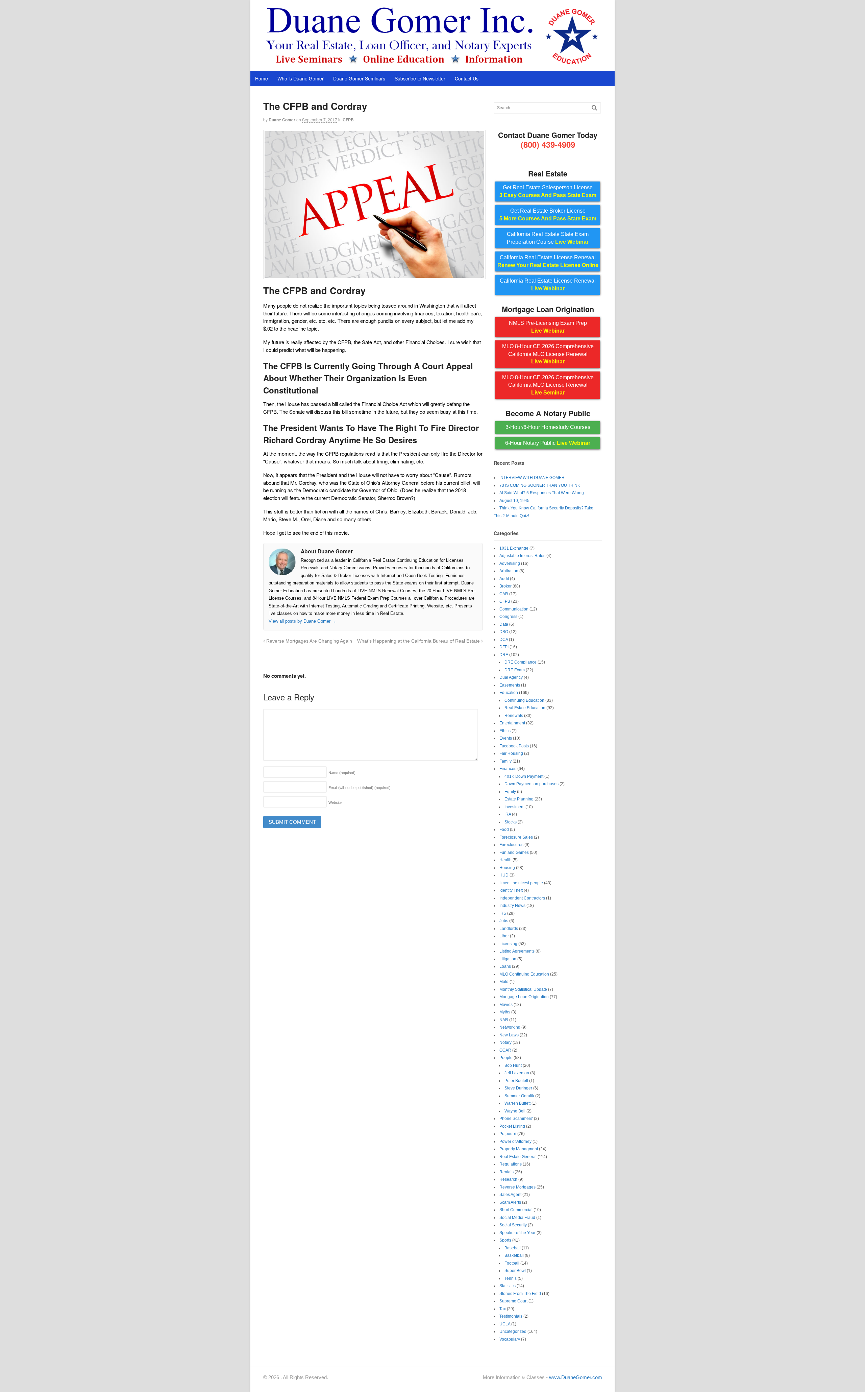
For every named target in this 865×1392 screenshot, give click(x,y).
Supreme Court (513, 1301)
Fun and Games (514, 852)
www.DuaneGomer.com (575, 1377)
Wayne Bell (514, 1111)
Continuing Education (524, 700)
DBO (503, 631)
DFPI (504, 647)
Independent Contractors (522, 898)
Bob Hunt (513, 1065)
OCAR (505, 1050)
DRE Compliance (520, 662)
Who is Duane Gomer (300, 78)
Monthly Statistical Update (523, 989)
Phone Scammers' (516, 1118)
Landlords (508, 928)
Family (505, 761)
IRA (507, 814)
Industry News (512, 905)
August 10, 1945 (514, 500)
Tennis (510, 1278)
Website (335, 802)
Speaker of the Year (517, 1232)
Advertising (509, 563)
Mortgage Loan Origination (524, 996)
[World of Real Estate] (432, 64)
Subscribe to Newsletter (420, 78)
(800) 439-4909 (548, 144)
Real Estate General (518, 1156)
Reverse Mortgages (517, 1187)
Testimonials (510, 1316)
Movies (506, 1004)
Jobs (503, 920)
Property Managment (518, 1149)
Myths (504, 1012)
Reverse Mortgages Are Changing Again (308, 641)
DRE (503, 654)
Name (341, 773)
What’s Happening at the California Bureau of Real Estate (419, 641)
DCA (503, 639)
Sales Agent (510, 1194)
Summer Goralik (519, 1096)
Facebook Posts (514, 746)
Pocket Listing (512, 1126)
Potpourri (507, 1133)
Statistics (507, 1285)
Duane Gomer (282, 120)
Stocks (510, 822)
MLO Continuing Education (524, 974)
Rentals (506, 1172)
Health (505, 860)
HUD (504, 875)
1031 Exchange (513, 548)
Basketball (514, 1255)
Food (504, 829)
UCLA (504, 1324)
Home (261, 78)
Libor (504, 936)
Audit (504, 578)
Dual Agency (511, 677)
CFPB (348, 120)
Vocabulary (509, 1339)
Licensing (508, 943)
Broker (505, 586)
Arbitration (508, 571)
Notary (505, 1042)
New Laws (509, 1035)
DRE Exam (514, 670)
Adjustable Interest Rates (522, 555)
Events (505, 738)
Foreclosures (511, 844)
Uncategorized (512, 1331)
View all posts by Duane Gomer (302, 621)
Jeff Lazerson (516, 1073)
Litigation (507, 959)
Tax (502, 1308)
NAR (503, 1019)
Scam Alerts (510, 1202)
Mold (504, 981)
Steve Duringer (518, 1088)
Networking (509, 1027)
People (506, 1057)
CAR (503, 594)
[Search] (594, 107)
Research (508, 1179)
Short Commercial (516, 1209)
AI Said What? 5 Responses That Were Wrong (541, 492)
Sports (505, 1240)
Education (508, 692)
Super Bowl (515, 1270)
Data (503, 624)
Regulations (510, 1164)
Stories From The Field (520, 1293)
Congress (508, 616)
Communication (513, 609)
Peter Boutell (516, 1080)
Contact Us (466, 78)
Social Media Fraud (517, 1217)
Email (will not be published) (359, 788)
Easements (509, 685)
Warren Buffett (517, 1103)
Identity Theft (511, 890)
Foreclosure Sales (516, 837)
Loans (505, 966)
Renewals (513, 715)
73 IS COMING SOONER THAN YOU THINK (539, 485)
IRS (502, 913)
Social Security (513, 1225)
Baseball (512, 1248)
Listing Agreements (517, 951)
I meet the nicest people (521, 883)
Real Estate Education (524, 707)
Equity (510, 791)
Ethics (505, 730)
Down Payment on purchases (531, 784)
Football (511, 1263)
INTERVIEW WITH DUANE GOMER (532, 477)
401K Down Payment (523, 776)
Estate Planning (519, 799)
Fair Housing (511, 753)
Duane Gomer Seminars (359, 78)
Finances (507, 768)
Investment (514, 807)
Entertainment (512, 723)
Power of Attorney (515, 1141)
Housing (507, 867)
